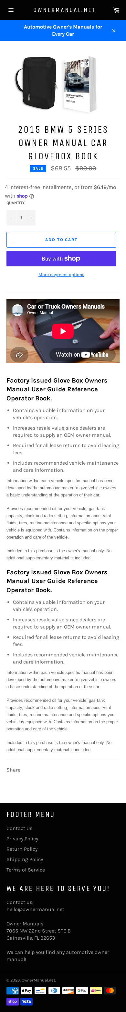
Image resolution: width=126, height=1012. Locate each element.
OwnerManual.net (63, 10)
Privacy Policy (22, 838)
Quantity (15, 203)
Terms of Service (25, 870)
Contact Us (19, 828)
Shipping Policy (24, 859)
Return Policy (21, 849)
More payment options (61, 274)
